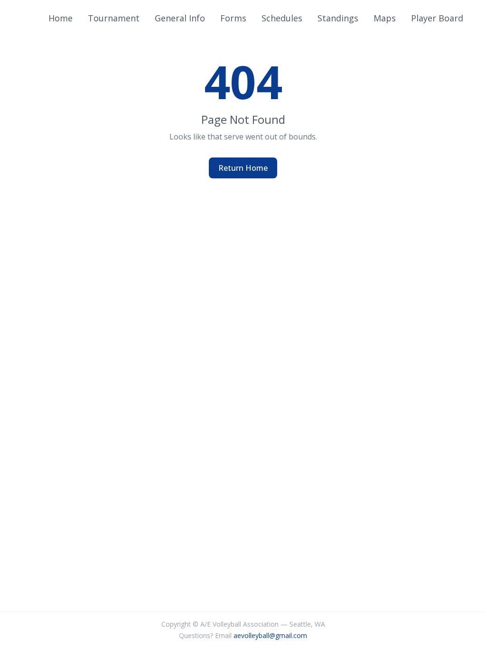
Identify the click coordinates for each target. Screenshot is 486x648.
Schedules (282, 18)
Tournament (114, 18)
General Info (180, 18)
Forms (233, 18)
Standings (338, 18)
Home (60, 18)
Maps (385, 18)
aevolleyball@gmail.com (270, 635)
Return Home (243, 168)
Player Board (437, 18)
